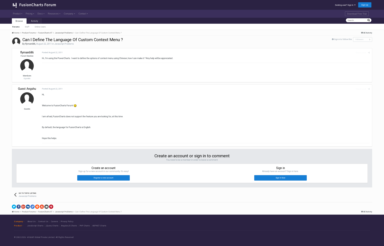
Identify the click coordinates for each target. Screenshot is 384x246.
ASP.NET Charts (99, 226)
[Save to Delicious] (32, 207)
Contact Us (43, 221)
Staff (27, 27)
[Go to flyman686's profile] (16, 42)
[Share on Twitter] (14, 207)
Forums (16, 27)
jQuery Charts (52, 226)
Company (68, 13)
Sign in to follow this (343, 39)
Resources (53, 13)
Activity (34, 21)
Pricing (29, 13)
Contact (82, 13)
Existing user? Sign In (344, 5)
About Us (31, 221)
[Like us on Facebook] (347, 237)
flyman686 (30, 44)
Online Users (40, 27)
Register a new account (103, 178)
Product (17, 13)
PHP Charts (85, 226)
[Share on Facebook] (18, 207)
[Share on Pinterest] (51, 207)
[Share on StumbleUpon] (42, 207)
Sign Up (364, 5)
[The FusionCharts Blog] (340, 237)
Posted (52, 52)
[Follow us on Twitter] (354, 237)
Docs (40, 13)
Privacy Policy (67, 221)
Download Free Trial (357, 13)
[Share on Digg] (28, 207)
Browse (19, 21)
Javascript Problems (64, 44)
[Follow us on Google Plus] (360, 237)
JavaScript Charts (35, 226)
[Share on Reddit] (37, 207)
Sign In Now (280, 178)
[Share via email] (46, 207)
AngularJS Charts (69, 226)
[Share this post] (369, 52)
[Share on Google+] (23, 207)
